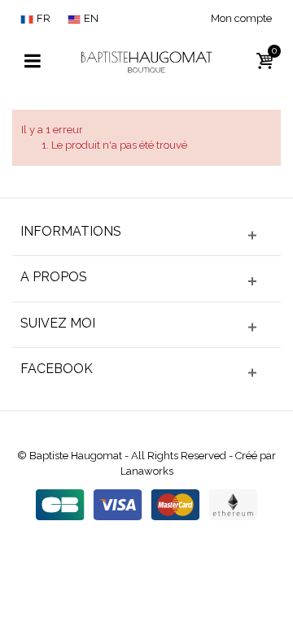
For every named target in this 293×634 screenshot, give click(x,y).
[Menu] (32, 62)
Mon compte (241, 18)
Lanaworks (146, 471)
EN (91, 18)
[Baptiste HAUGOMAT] (146, 60)
